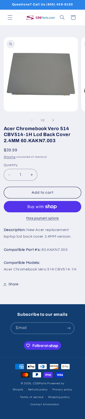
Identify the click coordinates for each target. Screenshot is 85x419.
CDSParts (40, 383)
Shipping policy (59, 397)
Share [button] (13, 284)
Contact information (44, 404)
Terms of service (32, 397)
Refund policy (38, 389)
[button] (9, 17)
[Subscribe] (68, 328)
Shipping (10, 157)
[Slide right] (53, 120)
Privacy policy (62, 389)
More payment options (42, 218)
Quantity (10, 165)
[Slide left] (32, 120)
